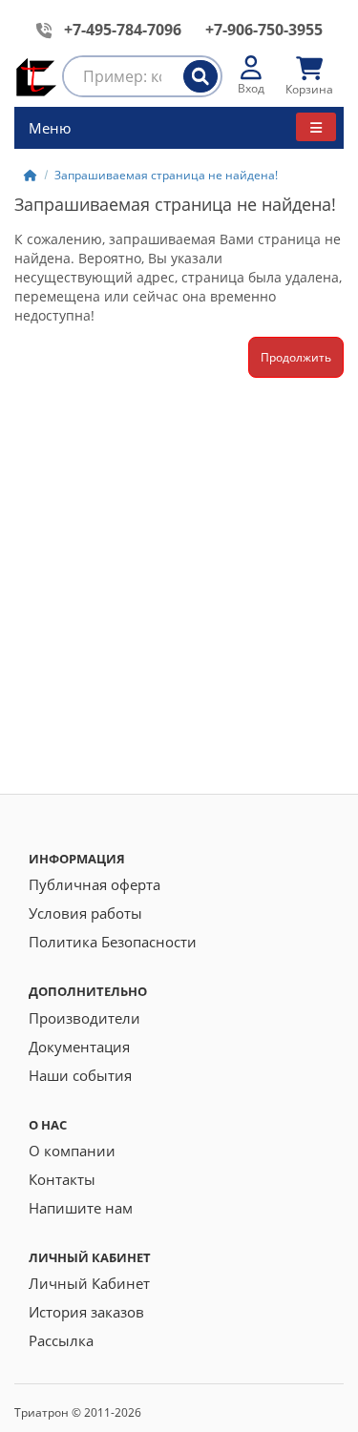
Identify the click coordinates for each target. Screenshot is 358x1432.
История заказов (86, 1311)
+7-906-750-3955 (264, 29)
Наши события (80, 1075)
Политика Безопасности (113, 941)
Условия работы (85, 913)
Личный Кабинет (89, 1283)
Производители (84, 1017)
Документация (79, 1046)
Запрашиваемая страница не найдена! (166, 175)
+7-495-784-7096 (122, 29)
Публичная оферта (94, 884)
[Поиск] (200, 76)
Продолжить (296, 357)
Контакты (62, 1179)
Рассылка (61, 1340)
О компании (72, 1150)
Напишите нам (81, 1207)
